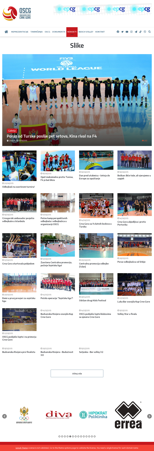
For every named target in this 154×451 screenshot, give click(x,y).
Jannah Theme (22, 448)
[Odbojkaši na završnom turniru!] (19, 165)
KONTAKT (100, 32)
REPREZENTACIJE (19, 32)
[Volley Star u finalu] (134, 319)
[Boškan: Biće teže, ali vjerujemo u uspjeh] (134, 160)
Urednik (12, 141)
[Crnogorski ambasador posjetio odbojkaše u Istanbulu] (19, 202)
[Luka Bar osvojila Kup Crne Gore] (134, 284)
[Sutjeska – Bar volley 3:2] (96, 359)
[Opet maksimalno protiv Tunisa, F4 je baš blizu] (58, 160)
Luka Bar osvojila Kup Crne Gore (133, 301)
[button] (4, 439)
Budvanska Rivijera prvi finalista (18, 374)
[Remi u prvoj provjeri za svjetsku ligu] (19, 282)
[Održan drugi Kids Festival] (96, 284)
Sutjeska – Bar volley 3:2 (91, 377)
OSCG (47, 32)
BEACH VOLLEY (86, 32)
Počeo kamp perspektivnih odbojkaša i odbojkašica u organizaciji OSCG (54, 221)
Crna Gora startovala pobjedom (18, 263)
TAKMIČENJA (36, 32)
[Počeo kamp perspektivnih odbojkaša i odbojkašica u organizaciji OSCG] (58, 202)
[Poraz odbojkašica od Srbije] (134, 244)
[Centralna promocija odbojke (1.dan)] (96, 245)
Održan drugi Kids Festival (92, 300)
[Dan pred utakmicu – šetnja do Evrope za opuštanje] (96, 160)
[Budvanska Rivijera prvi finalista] (19, 357)
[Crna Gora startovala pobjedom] (19, 245)
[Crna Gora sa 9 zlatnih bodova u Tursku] (96, 205)
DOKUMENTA (58, 32)
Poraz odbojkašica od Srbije (131, 262)
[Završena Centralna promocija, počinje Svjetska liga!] (58, 245)
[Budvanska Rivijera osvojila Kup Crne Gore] (58, 319)
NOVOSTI (72, 32)
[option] (24, 437)
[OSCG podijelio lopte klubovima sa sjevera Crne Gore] (96, 319)
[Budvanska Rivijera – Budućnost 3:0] (58, 355)
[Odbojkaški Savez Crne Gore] (16, 13)
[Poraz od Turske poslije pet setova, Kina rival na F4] (77, 100)
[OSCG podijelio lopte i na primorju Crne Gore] (19, 319)
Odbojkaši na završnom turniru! (18, 187)
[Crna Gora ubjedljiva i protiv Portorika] (134, 204)
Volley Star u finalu (127, 336)
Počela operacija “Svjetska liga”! (57, 298)
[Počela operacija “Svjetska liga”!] (58, 282)
